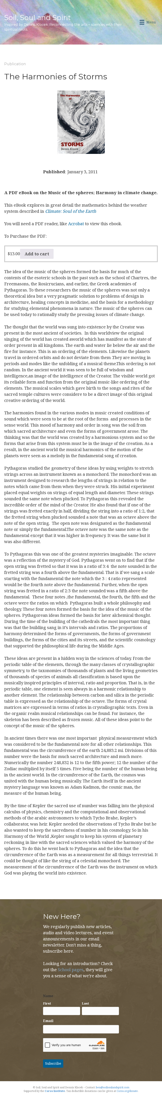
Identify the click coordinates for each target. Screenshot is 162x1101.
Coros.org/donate (127, 1091)
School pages (71, 969)
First (47, 1003)
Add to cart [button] (36, 254)
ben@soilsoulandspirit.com (112, 1087)
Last (85, 1003)
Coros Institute (55, 1091)
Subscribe (53, 1063)
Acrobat (76, 223)
